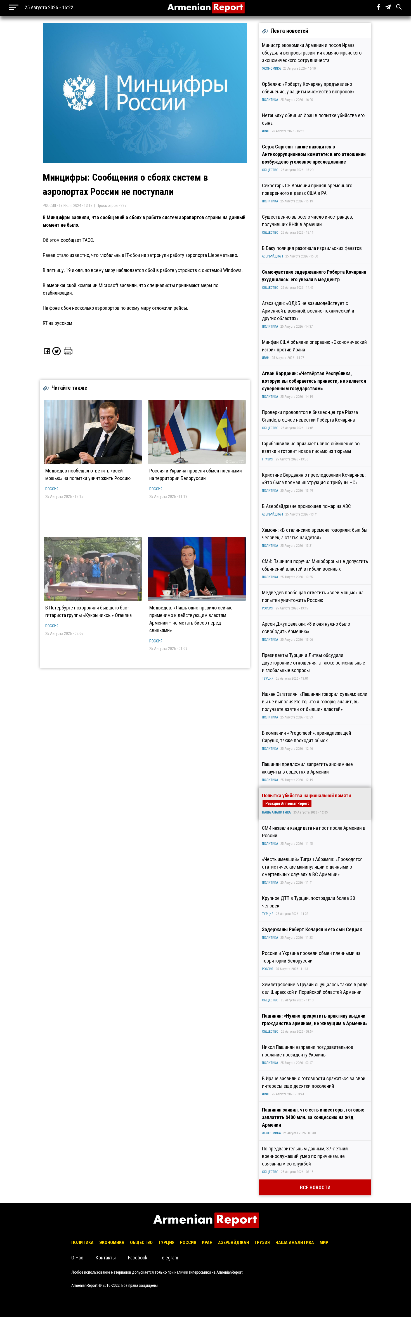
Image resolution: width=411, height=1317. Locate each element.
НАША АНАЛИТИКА (276, 812)
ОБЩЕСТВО (270, 170)
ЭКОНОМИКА (271, 68)
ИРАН (265, 131)
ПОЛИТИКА (270, 100)
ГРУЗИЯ (267, 459)
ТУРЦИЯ (267, 678)
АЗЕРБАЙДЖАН (272, 256)
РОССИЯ (51, 489)
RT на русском (57, 323)
